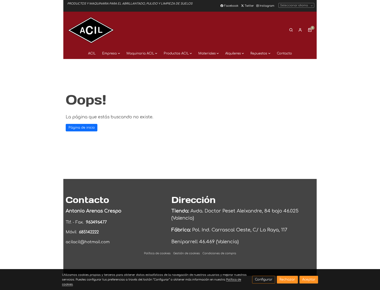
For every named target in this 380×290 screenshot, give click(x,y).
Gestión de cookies (186, 253)
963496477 (97, 222)
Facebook (230, 5)
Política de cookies (157, 253)
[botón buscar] (291, 30)
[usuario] (300, 30)
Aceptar (308, 279)
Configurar (264, 279)
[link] (91, 30)
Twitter (249, 5)
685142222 (89, 232)
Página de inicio (81, 127)
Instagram (266, 5)
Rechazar (287, 279)
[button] (111, 53)
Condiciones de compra (219, 253)
